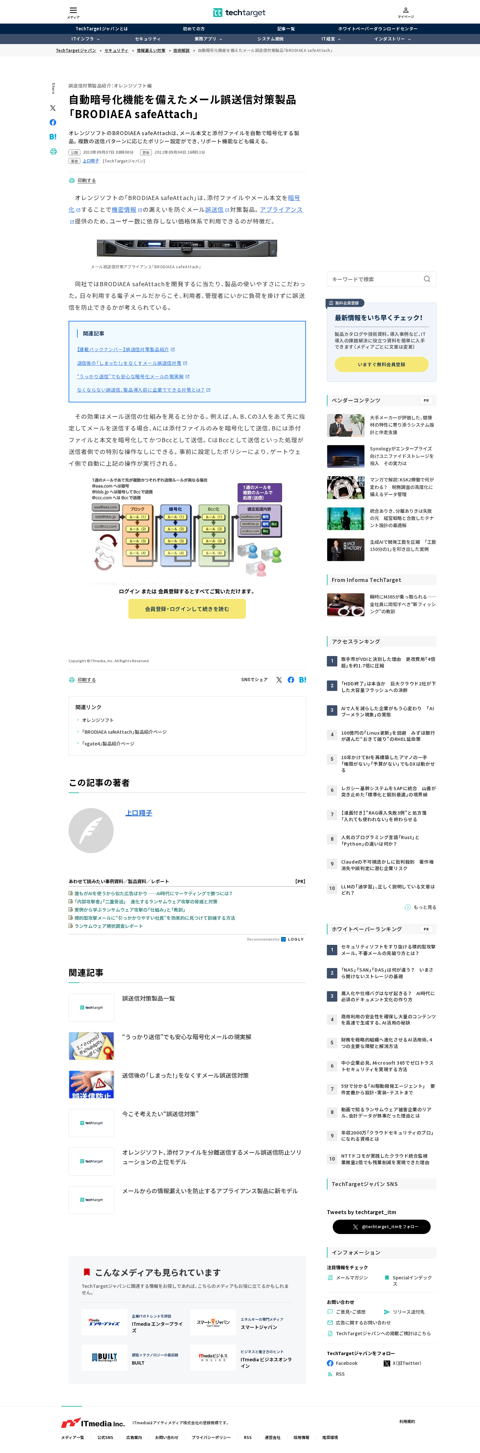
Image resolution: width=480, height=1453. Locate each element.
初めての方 (194, 28)
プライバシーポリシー (211, 1437)
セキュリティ (148, 39)
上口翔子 (138, 812)
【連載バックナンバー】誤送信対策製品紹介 (123, 349)
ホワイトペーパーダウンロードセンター (378, 28)
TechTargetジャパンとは (101, 28)
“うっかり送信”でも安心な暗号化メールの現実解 (130, 376)
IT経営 (328, 39)
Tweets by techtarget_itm (361, 1212)
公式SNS (105, 1437)
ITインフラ (83, 39)
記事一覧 (286, 28)
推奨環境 (330, 1437)
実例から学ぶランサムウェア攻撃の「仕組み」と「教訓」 (129, 909)
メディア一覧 (72, 1437)
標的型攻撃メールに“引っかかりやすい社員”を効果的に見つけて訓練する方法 (154, 917)
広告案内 (134, 1437)
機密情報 (124, 209)
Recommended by (263, 939)
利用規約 (407, 1421)
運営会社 (272, 1437)
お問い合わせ (167, 1437)
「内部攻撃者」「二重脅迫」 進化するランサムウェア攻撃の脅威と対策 (145, 901)
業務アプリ (206, 39)
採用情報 (301, 1437)
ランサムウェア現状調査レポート (108, 926)
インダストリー (389, 39)
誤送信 (214, 209)
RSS (248, 1437)
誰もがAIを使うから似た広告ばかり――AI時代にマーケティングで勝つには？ (153, 893)
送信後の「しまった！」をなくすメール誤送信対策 (129, 363)
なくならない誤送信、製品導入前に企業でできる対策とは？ (141, 389)
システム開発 (270, 39)
